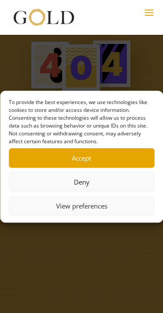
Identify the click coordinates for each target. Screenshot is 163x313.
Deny (82, 182)
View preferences (81, 206)
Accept (81, 158)
